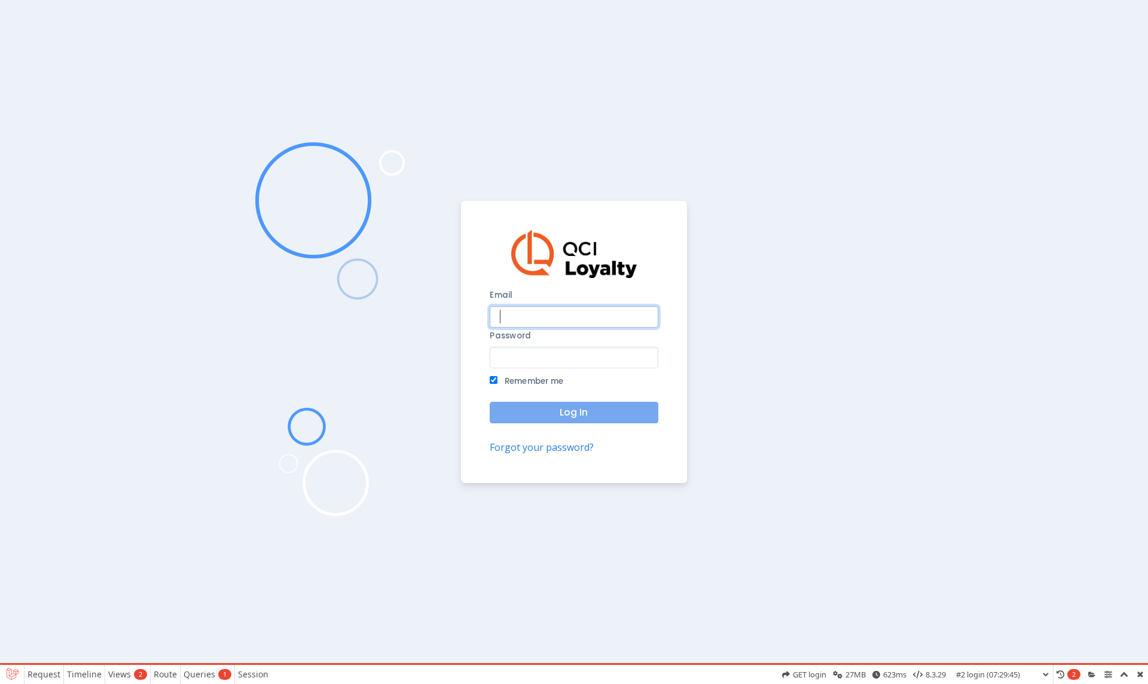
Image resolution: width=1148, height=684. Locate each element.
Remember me (532, 381)
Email (501, 295)
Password (510, 335)
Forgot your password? (542, 447)
